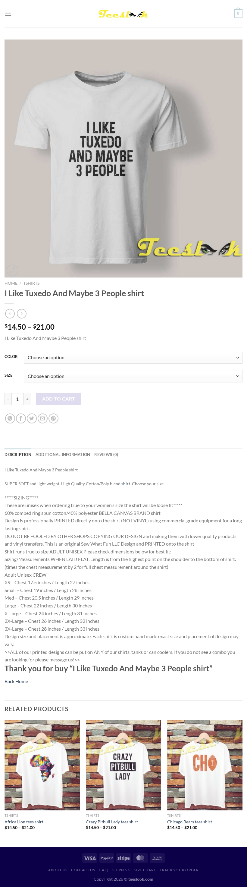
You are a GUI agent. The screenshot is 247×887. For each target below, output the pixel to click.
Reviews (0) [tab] (106, 454)
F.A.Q (104, 870)
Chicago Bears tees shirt (189, 821)
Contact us (83, 870)
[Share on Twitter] (32, 418)
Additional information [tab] (63, 454)
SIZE (8, 375)
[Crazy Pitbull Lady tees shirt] (123, 765)
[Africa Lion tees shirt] (42, 765)
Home (11, 283)
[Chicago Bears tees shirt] (204, 765)
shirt (125, 483)
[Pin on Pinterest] (53, 418)
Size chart (145, 870)
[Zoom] (12, 270)
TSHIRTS (31, 283)
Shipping (121, 870)
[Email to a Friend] (43, 418)
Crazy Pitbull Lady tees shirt (112, 821)
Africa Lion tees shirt (24, 821)
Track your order (179, 870)
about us (57, 870)
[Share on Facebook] (21, 418)
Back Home (16, 681)
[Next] (242, 783)
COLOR (11, 357)
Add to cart (58, 398)
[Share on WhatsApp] (10, 418)
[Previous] (4, 783)
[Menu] (8, 13)
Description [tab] (18, 454)
